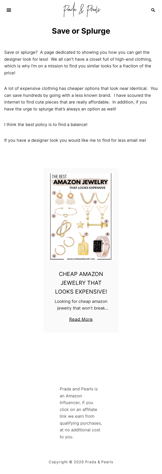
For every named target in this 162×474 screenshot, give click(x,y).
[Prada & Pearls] (81, 9)
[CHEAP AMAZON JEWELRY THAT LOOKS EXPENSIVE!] (81, 216)
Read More (81, 319)
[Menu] (9, 10)
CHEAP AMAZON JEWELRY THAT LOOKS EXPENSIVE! (81, 283)
